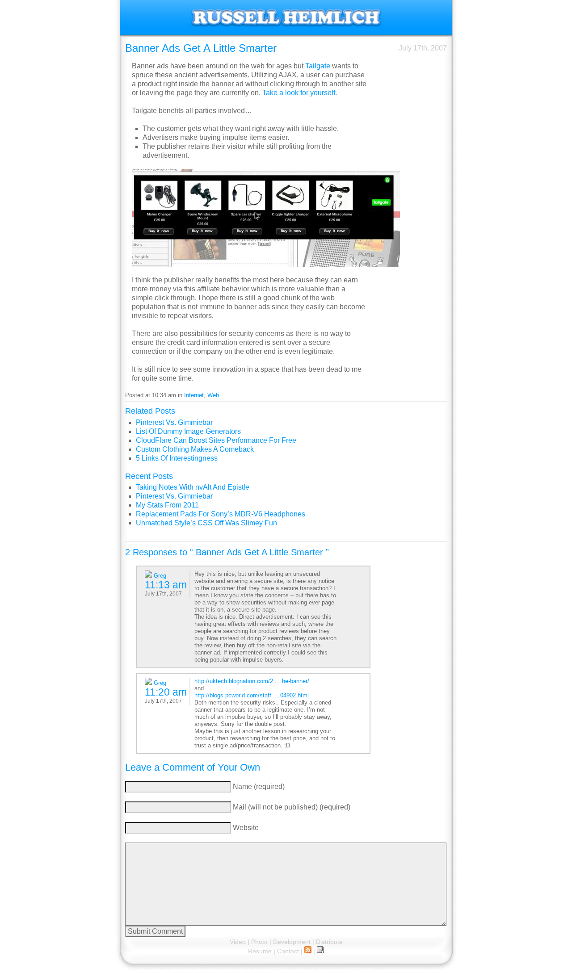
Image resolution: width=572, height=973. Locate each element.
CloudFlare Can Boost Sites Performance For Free (216, 440)
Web (213, 395)
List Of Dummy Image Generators (188, 431)
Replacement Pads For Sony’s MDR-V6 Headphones (220, 514)
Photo (259, 941)
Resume (260, 951)
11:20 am (166, 692)
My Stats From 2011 (167, 505)
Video (238, 941)
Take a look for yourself (298, 92)
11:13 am (166, 585)
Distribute (329, 941)
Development (292, 941)
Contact (288, 951)
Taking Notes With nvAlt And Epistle (192, 487)
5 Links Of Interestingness (177, 458)
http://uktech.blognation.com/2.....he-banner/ (251, 681)
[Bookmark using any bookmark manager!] (320, 951)
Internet (194, 395)
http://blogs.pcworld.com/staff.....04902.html (251, 695)
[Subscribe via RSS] (307, 951)
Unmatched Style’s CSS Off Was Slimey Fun (206, 523)
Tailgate (317, 66)
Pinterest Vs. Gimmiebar (174, 422)
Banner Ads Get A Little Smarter (201, 48)
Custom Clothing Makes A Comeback (195, 449)
